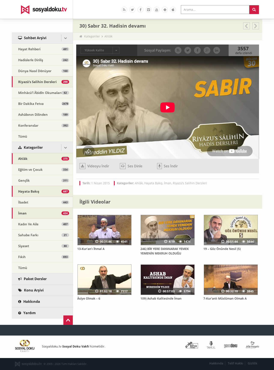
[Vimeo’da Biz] (149, 10)
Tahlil (211, 346)
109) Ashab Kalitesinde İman (161, 298)
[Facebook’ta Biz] (140, 10)
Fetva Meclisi (191, 346)
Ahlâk (108, 36)
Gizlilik (252, 363)
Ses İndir (170, 166)
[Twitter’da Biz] (132, 10)
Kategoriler (92, 36)
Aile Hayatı (252, 346)
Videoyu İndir (97, 166)
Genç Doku (230, 346)
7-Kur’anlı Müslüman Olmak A (225, 298)
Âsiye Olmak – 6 (88, 298)
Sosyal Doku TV (42, 9)
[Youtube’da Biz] (157, 10)
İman (167, 183)
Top (68, 320)
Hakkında (216, 363)
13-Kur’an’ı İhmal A (90, 249)
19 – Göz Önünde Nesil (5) (222, 249)
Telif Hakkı (235, 363)
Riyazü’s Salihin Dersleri (190, 183)
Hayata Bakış (153, 183)
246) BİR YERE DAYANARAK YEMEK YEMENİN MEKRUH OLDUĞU (164, 251)
